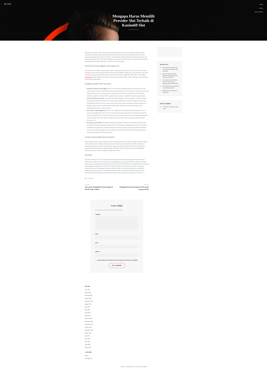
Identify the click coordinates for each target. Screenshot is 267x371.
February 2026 (88, 295)
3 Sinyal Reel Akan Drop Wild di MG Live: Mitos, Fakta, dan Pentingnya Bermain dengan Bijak (170, 81)
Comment (98, 214)
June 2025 (87, 307)
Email (97, 242)
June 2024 (87, 338)
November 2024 (89, 324)
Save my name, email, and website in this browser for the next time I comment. (117, 260)
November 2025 (89, 301)
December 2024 (89, 321)
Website (97, 251)
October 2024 (88, 327)
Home (261, 4)
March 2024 (88, 347)
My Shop (7, 4)
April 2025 (87, 312)
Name (97, 234)
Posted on (133, 29)
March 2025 (88, 315)
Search (177, 52)
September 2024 (89, 330)
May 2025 (87, 310)
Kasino (261, 8)
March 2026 (88, 292)
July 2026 (87, 289)
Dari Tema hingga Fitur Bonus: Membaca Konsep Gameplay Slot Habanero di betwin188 (170, 75)
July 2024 (87, 335)
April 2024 (87, 344)
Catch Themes (144, 366)
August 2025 (88, 304)
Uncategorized (90, 178)
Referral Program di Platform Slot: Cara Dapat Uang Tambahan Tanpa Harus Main (170, 69)
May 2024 (87, 341)
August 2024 (88, 333)
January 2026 (88, 298)
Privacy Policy (259, 12)
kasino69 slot (88, 77)
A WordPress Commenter (168, 106)
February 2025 (88, 318)
